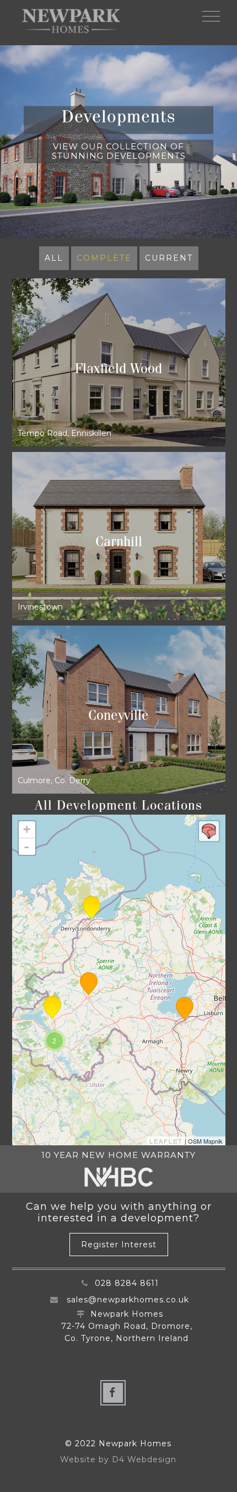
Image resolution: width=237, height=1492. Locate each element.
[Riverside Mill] (184, 1008)
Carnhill (118, 544)
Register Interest (119, 1244)
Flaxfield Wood (118, 371)
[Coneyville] (91, 907)
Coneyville (118, 717)
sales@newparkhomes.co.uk (128, 1300)
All (54, 258)
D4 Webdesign (144, 1459)
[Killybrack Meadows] (89, 983)
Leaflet (166, 1140)
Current (169, 258)
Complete (104, 258)
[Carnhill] (52, 1007)
